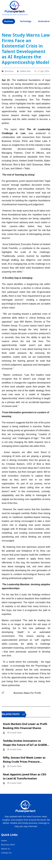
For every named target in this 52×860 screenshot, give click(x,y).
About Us (5, 848)
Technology (25, 21)
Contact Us (6, 852)
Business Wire (8, 844)
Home (4, 840)
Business (8, 21)
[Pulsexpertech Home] (15, 6)
